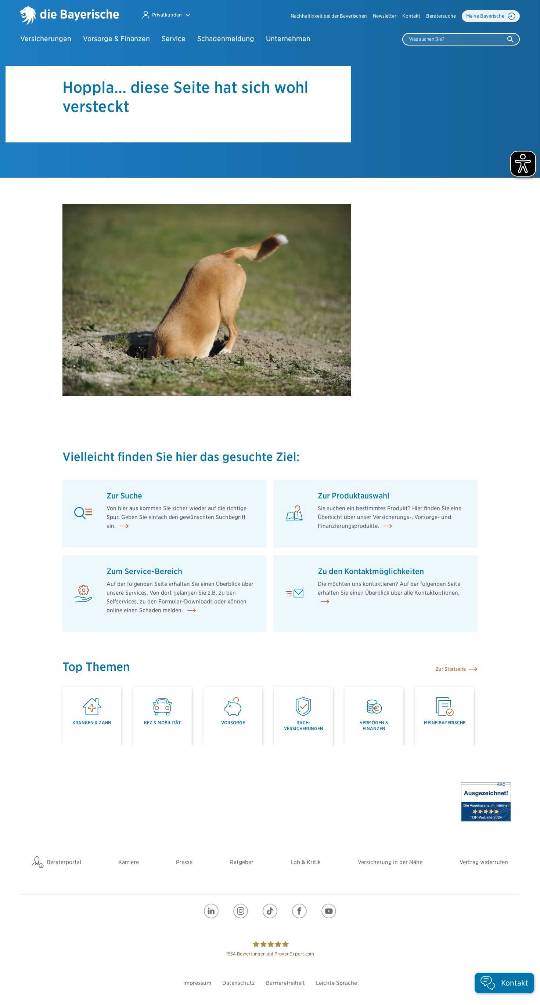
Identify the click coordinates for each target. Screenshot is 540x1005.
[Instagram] (240, 911)
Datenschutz (238, 983)
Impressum (197, 983)
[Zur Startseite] (69, 16)
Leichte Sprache (336, 983)
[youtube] (328, 911)
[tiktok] (270, 911)
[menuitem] (329, 16)
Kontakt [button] (411, 16)
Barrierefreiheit (285, 983)
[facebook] (299, 911)
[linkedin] (211, 911)
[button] (166, 14)
